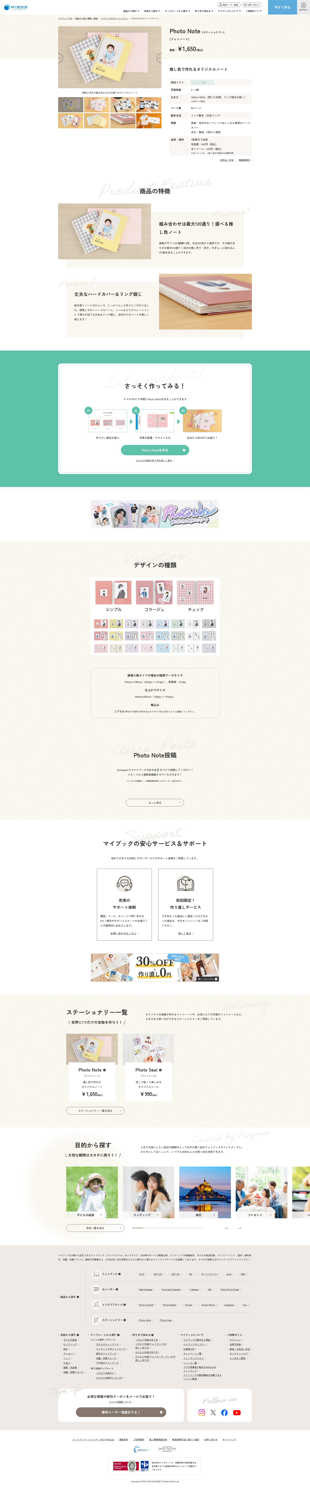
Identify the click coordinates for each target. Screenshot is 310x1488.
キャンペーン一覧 (192, 1353)
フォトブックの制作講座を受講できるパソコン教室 (202, 1376)
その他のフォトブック (107, 1362)
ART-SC (175, 1274)
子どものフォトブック (107, 1344)
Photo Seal (165, 1320)
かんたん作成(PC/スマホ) (109, 1377)
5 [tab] (70, 120)
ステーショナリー (112, 1320)
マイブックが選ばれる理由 (196, 1339)
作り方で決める (141, 1335)
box (245, 1304)
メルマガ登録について (120, 1401)
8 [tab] (148, 120)
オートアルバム (209, 1274)
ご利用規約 (138, 1439)
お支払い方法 (226, 160)
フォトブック (110, 1274)
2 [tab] (96, 104)
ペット (66, 1358)
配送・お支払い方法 (240, 1349)
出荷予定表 (235, 1344)
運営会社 (123, 1439)
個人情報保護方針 (158, 1439)
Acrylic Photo (208, 1304)
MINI (243, 1274)
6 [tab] (96, 120)
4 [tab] (148, 104)
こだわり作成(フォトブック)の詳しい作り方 (150, 1345)
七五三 (66, 1363)
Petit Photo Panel (230, 1289)
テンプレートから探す (103, 1335)
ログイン (303, 9)
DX (190, 1274)
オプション (235, 1339)
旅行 (65, 1349)
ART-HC (158, 1274)
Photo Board (169, 1304)
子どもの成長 (70, 1339)
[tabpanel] (109, 61)
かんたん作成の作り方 (146, 1352)
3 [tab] (122, 104)
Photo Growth (146, 1304)
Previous (60, 58)
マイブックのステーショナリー (114, 18)
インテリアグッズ (112, 1305)
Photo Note (145, 1320)
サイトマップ (229, 1439)
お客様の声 (189, 1349)
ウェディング (70, 1344)
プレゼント (69, 1353)
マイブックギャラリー (194, 1344)
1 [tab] (70, 104)
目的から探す (68, 1335)
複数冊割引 (244, 160)
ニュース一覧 (190, 1363)
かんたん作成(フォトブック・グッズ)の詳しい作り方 (155, 1358)
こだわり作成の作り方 (146, 1339)
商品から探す (68, 1297)
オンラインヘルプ (239, 1353)
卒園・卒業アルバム (73, 1372)
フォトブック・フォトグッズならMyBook (93, 1439)
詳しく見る (184, 933)
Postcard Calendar (171, 1289)
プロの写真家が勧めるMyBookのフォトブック (199, 1368)
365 (209, 1289)
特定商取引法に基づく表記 (185, 1439)
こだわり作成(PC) (105, 1373)
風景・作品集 (70, 1367)
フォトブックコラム (193, 1358)
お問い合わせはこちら (123, 933)
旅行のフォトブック (106, 1353)
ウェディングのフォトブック (110, 1348)
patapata (229, 1304)
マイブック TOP (65, 18)
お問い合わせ (211, 1439)
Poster (188, 1304)
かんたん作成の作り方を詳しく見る (154, 460)
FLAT (141, 1274)
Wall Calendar (145, 1289)
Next (159, 58)
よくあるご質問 (237, 1358)
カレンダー (108, 1289)
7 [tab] (122, 120)
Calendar (194, 1289)
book (229, 1274)
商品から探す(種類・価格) (86, 18)
